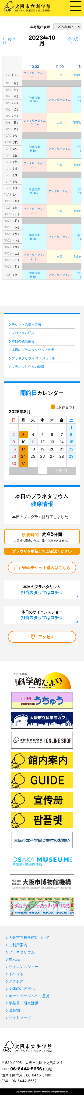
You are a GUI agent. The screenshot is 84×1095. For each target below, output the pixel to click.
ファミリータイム (59, 99)
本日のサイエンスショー (42, 615)
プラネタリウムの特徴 (28, 367)
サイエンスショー (23, 966)
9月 (59, 471)
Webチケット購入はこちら (46, 567)
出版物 (14, 1010)
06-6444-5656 (26, 1068)
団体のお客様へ (22, 988)
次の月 (73, 38)
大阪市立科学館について (29, 937)
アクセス (46, 636)
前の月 (9, 40)
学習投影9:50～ (34, 99)
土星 (59, 75)
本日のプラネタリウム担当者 (33, 350)
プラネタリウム (22, 952)
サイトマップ (20, 1017)
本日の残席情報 (23, 341)
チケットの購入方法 (26, 324)
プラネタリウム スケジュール (33, 358)
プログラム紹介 (23, 333)
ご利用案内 (18, 945)
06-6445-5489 (38, 1075)
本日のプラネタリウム (42, 589)
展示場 (14, 959)
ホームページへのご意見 (29, 996)
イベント (16, 974)
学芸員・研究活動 (23, 1003)
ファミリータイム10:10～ (34, 75)
